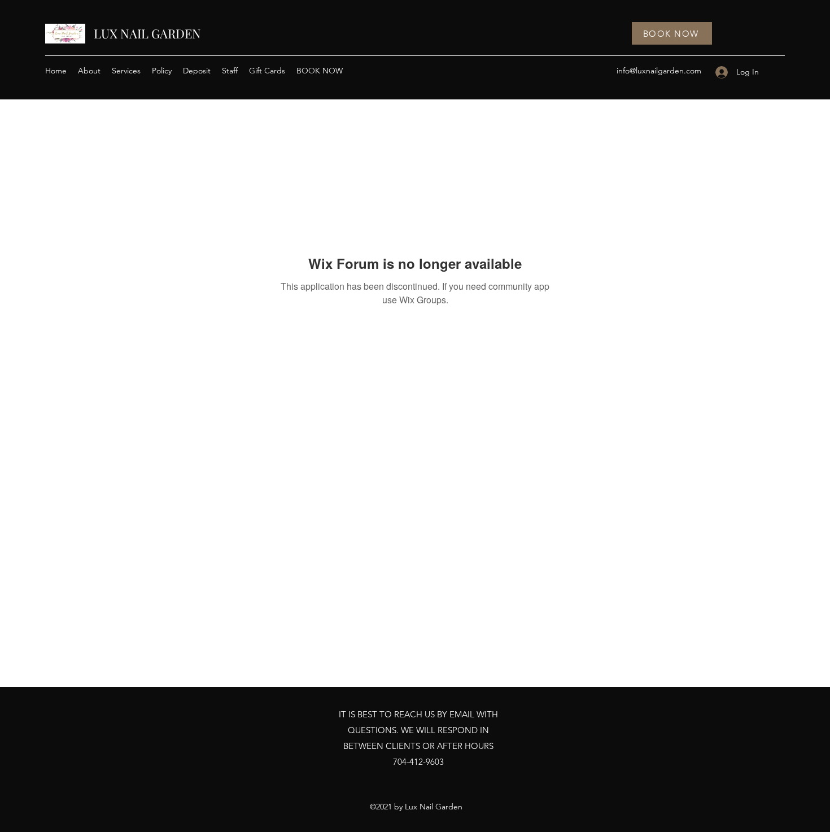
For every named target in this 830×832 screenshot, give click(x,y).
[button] (126, 70)
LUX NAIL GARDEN (147, 33)
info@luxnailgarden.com (659, 71)
